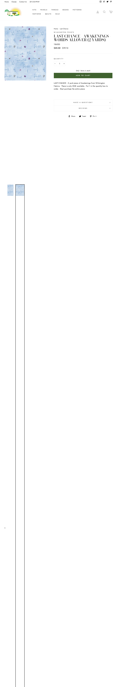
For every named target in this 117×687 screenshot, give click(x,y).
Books (66, 10)
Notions (37, 14)
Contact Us (23, 2)
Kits (34, 10)
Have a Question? (83, 102)
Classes (14, 2)
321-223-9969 (35, 2)
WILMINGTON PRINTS (64, 32)
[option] (25, 104)
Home (7, 2)
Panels (43, 10)
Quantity (59, 59)
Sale (57, 14)
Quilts (48, 14)
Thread (55, 10)
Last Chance (64, 29)
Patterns (77, 10)
